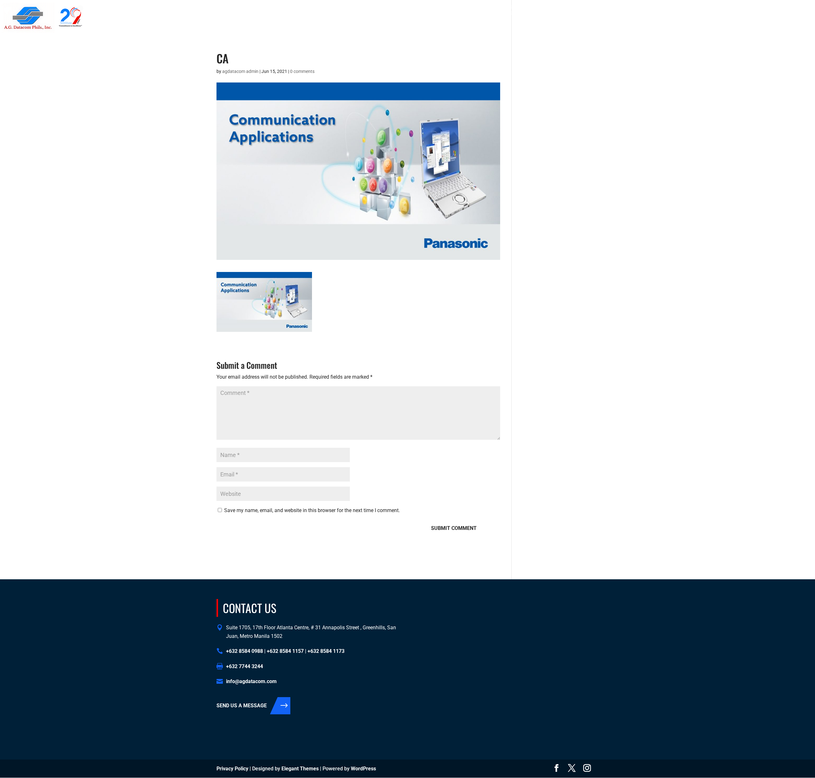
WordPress (363, 769)
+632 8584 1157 (688, 6)
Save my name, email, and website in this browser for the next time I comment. (312, 510)
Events (785, 28)
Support (760, 28)
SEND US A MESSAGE (241, 706)
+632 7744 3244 (244, 666)
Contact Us (731, 28)
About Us (665, 28)
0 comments (302, 71)
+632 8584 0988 (653, 6)
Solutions (694, 28)
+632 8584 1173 (724, 6)
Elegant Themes (300, 769)
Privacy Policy (232, 769)
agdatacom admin (240, 71)
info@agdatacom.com (783, 6)
